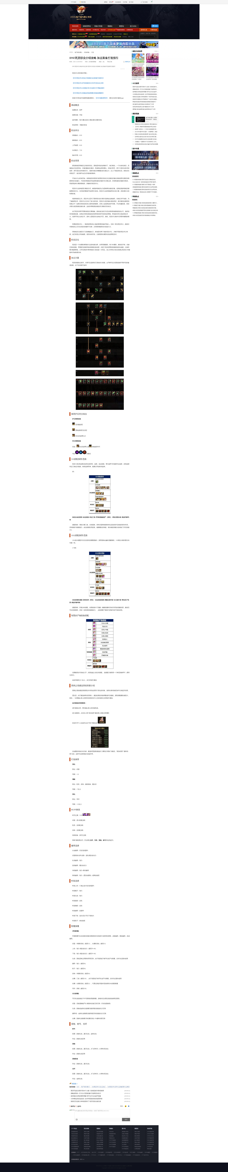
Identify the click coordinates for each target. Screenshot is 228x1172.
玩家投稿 (88, 29)
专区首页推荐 (74, 1133)
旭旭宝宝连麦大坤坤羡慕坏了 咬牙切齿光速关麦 (86, 1101)
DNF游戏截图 (74, 1148)
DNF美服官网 (150, 1142)
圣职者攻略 (86, 1144)
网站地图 (149, 1148)
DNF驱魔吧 (154, 1152)
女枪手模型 (137, 1138)
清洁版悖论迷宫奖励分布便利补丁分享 (143, 104)
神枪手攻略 (86, 1133)
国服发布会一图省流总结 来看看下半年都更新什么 (146, 192)
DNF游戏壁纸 (125, 1146)
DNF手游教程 (112, 1140)
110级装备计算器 (81, 34)
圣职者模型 (137, 1144)
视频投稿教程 (121, 29)
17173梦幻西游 (110, 1155)
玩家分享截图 (125, 1133)
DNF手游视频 (112, 1144)
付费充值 (153, 30)
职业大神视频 (100, 1140)
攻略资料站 (87, 26)
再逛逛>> (75, 1083)
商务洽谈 (114, 1165)
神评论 (127, 61)
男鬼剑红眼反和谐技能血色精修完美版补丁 (144, 101)
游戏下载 (148, 33)
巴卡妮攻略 (98, 36)
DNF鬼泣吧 (125, 1152)
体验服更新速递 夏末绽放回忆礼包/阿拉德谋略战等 (147, 187)
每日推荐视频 (100, 1131)
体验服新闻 (109, 34)
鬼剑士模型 (137, 1131)
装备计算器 (98, 26)
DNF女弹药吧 (117, 1152)
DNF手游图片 (112, 1146)
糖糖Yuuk (82, 1159)
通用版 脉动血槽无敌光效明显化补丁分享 (144, 109)
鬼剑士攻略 (86, 1131)
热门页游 (131, 2)
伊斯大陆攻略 (91, 36)
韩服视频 (111, 1136)
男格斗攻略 (86, 1142)
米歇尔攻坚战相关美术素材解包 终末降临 (144, 215)
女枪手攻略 (86, 1138)
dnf (78, 1087)
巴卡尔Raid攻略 (81, 36)
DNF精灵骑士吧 (85, 1155)
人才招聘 (104, 1165)
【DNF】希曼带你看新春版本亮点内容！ (146, 126)
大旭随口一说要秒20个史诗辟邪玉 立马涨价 (147, 141)
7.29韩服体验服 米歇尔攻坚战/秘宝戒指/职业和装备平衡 (148, 213)
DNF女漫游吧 (76, 1155)
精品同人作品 (125, 1136)
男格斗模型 (137, 1142)
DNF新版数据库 (75, 1146)
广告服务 (109, 1165)
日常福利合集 (111, 29)
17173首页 (73, 2)
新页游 (110, 2)
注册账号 (142, 33)
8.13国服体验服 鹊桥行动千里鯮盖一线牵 (144, 184)
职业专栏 (103, 29)
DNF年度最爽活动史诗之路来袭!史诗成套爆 (147, 139)
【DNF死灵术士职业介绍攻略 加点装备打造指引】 (88, 78)
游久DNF (94, 1152)
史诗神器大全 (100, 1146)
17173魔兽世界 (101, 1155)
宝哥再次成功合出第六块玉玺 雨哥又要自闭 (147, 136)
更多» (156, 51)
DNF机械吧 (140, 1152)
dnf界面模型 (137, 1148)
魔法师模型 (137, 1136)
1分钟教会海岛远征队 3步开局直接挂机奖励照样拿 (86, 1098)
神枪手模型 (137, 1133)
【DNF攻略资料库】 (101, 98)
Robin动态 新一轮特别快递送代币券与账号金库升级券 (147, 182)
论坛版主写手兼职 (117, 34)
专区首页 (75, 26)
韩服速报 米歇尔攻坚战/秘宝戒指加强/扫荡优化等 (146, 208)
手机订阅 (109, 61)
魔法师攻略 (86, 1136)
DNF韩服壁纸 (125, 1148)
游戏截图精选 (125, 1140)
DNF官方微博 (150, 1133)
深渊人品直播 (100, 1142)
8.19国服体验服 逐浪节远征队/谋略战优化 (144, 179)
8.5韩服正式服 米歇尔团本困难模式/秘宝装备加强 (146, 205)
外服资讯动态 (74, 1136)
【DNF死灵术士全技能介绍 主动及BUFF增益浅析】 (88, 88)
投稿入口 (126, 34)
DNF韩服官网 (150, 1138)
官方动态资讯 (74, 1144)
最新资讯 (74, 29)
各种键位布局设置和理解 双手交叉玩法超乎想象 (86, 1096)
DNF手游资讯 (112, 1142)
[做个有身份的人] (125, 1106)
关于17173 (98, 1165)
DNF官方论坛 (150, 1136)
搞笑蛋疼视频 (100, 1144)
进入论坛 (133, 26)
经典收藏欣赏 (100, 1136)
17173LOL (93, 1155)
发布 (126, 1119)
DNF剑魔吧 (147, 1152)
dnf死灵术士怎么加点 (98, 1087)
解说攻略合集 (100, 1138)
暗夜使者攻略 (87, 1146)
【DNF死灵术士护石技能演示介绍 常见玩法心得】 (88, 83)
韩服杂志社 (112, 1138)
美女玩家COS (125, 1142)
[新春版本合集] (114, 47)
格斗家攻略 (86, 1140)
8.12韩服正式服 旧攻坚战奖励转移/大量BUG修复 (146, 203)
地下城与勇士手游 (85, 1152)
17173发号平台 (145, 1155)
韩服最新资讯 (112, 1133)
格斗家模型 (137, 1140)
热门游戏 (145, 2)
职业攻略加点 (74, 1138)
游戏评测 (153, 33)
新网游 (105, 2)
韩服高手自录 (100, 1133)
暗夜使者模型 (138, 1146)
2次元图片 (124, 1144)
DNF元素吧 (132, 1152)
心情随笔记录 (74, 1142)
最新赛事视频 (100, 1148)
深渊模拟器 (130, 29)
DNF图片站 (96, 29)
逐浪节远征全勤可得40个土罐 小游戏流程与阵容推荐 (87, 1090)
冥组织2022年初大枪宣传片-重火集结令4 (146, 124)
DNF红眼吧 (101, 1152)
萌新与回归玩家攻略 (107, 36)
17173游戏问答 (136, 1155)
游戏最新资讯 (74, 1131)
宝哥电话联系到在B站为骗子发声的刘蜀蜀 (146, 144)
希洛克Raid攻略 (117, 36)
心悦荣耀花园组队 (93, 34)
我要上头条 (130, 36)
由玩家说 (124, 36)
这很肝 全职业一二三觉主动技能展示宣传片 (147, 129)
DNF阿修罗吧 (109, 1152)
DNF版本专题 (150, 1144)
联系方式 (119, 1165)
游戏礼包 (144, 30)
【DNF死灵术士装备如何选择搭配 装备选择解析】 (88, 93)
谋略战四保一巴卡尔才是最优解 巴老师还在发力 (86, 1093)
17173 (71, 52)
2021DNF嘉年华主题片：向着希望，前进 (146, 131)
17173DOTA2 (119, 1155)
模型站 (121, 26)
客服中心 (125, 1165)
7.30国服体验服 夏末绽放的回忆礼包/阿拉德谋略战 (146, 189)
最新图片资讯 (125, 1131)
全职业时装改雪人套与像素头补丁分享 (143, 106)
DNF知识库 (150, 1146)
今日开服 (125, 2)
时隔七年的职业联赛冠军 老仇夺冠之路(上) (146, 134)
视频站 (110, 26)
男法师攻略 (86, 1148)
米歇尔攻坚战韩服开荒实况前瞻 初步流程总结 (145, 210)
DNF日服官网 (150, 1140)
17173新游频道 (127, 1155)
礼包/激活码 (118, 2)
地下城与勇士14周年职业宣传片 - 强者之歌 (151, 119)
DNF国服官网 (150, 1131)
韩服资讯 (103, 34)
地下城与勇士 (78, 52)
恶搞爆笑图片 (125, 1138)
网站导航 (83, 2)
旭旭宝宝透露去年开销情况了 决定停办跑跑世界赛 (146, 99)
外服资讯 (81, 29)
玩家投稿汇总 (74, 1140)
